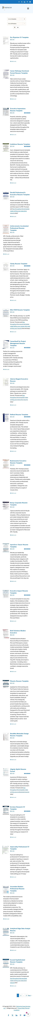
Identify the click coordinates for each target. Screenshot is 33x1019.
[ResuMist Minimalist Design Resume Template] (6, 737)
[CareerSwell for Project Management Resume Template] (6, 344)
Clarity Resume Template (18, 264)
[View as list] (17, 27)
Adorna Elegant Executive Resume (19, 380)
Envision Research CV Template (17, 808)
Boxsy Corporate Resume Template (18, 504)
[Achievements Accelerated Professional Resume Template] (6, 229)
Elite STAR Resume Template (20, 310)
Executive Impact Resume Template (19, 592)
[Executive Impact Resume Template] (6, 594)
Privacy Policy (21, 1008)
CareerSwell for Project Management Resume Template (18, 343)
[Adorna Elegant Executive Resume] (6, 382)
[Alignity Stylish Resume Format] (6, 772)
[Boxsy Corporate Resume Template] (6, 506)
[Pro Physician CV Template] (6, 40)
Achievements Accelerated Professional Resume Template (19, 228)
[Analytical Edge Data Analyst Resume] (6, 932)
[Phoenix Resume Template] (6, 684)
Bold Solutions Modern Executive (18, 632)
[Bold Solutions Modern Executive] (6, 634)
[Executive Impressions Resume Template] (6, 112)
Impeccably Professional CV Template (19, 848)
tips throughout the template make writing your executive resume (19, 211)
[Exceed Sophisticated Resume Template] (6, 963)
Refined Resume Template (19, 415)
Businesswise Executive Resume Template (18, 462)
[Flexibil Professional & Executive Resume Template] (6, 196)
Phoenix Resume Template (19, 681)
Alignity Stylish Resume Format (18, 770)
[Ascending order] (24, 19)
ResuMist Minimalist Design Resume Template (19, 735)
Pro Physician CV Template (19, 37)
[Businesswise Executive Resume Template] (6, 464)
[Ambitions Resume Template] (6, 147)
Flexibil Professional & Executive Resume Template (20, 193)
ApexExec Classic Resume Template (19, 546)
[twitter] (21, 1)
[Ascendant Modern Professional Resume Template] (6, 890)
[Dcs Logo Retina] (7, 6)
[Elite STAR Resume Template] (6, 313)
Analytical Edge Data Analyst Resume (20, 929)
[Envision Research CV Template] (6, 810)
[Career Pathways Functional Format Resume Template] (6, 74)
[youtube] (30, 1)
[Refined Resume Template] (6, 418)
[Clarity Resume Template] (6, 267)
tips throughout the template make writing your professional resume (19, 790)
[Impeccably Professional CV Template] (6, 850)
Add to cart (13, 61)
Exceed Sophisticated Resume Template (17, 961)
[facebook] (19, 1)
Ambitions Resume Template (20, 144)
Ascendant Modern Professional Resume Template (17, 889)
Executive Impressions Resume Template (17, 110)
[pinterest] (27, 1)
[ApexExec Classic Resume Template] (6, 548)
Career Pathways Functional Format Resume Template (19, 72)
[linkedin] (24, 1)
